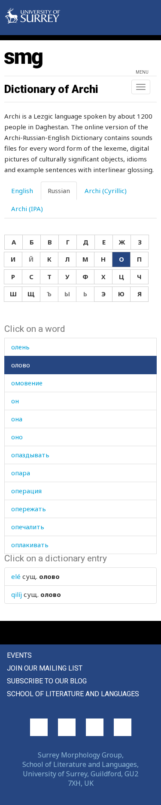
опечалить (27, 526)
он (15, 401)
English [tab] (22, 190)
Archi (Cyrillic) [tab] (106, 190)
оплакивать (30, 544)
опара (20, 472)
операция (26, 490)
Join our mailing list (44, 668)
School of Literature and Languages (73, 694)
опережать (28, 508)
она (16, 418)
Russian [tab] (59, 190)
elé (16, 576)
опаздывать (30, 454)
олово (20, 365)
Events (19, 655)
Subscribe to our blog (47, 681)
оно (17, 436)
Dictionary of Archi (51, 89)
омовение (27, 383)
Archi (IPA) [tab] (27, 208)
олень (20, 347)
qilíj (16, 594)
